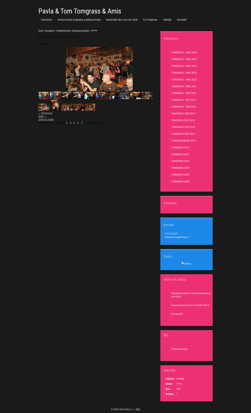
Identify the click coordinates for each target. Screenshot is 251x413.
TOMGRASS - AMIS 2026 (184, 52)
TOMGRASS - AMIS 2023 (184, 72)
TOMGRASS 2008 (180, 181)
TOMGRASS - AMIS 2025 (184, 59)
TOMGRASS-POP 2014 (183, 133)
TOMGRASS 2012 (63, 30)
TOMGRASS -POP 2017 (183, 113)
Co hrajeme (150, 19)
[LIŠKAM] (66, 109)
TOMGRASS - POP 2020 (183, 93)
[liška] (135, 98)
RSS (138, 409)
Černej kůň (177, 313)
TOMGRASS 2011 (180, 154)
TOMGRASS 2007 (180, 174)
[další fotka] (155, 69)
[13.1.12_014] (89, 98)
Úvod (40, 30)
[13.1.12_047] (124, 98)
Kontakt (182, 19)
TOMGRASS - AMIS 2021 (184, 86)
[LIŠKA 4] (147, 98)
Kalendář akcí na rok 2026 (122, 19)
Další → (42, 116)
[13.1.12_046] (112, 98)
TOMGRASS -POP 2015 (183, 127)
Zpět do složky (46, 119)
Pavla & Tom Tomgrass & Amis (79, 11)
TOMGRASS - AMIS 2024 (184, 66)
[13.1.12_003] (55, 98)
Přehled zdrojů (179, 349)
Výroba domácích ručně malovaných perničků (191, 295)
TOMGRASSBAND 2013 (183, 140)
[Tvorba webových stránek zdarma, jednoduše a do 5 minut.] (133, 409)
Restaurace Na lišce (80, 30)
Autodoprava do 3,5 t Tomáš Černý (190, 305)
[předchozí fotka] (43, 69)
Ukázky (167, 19)
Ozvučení (46, 19)
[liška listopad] (55, 109)
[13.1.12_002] (43, 98)
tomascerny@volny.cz (177, 237)
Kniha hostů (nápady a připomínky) (79, 19)
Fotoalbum (49, 30)
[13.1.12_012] (66, 98)
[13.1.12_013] (78, 98)
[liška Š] (43, 109)
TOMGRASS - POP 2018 (183, 106)
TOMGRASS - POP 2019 (183, 99)
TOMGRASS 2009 (180, 167)
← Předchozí (45, 113)
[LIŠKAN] (78, 109)
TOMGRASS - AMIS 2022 (184, 79)
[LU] (89, 109)
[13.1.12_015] (101, 98)
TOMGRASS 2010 (180, 161)
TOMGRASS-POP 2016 (183, 120)
